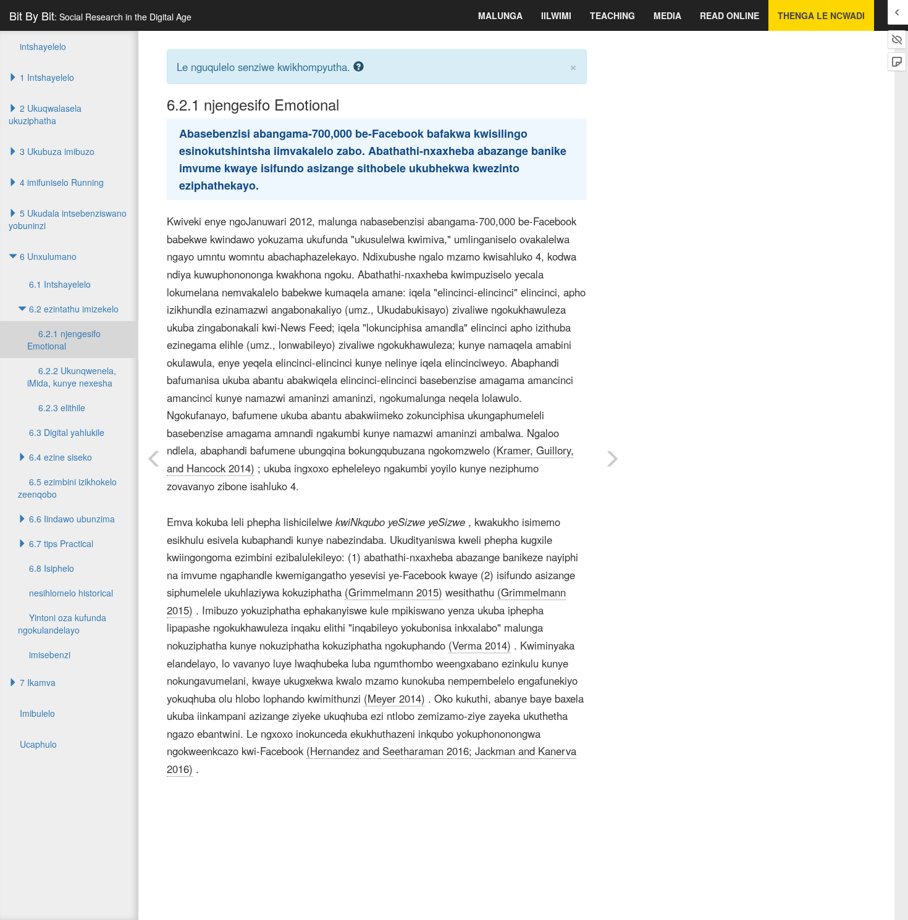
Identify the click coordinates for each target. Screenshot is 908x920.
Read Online (729, 15)
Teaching (612, 15)
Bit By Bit (100, 15)
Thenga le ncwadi (821, 15)
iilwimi (556, 15)
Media (667, 15)
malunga (500, 15)
